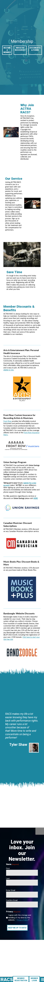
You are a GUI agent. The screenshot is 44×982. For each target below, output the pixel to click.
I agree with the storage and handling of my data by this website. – (19, 917)
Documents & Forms (35, 49)
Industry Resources (20, 49)
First (8, 868)
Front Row (7, 421)
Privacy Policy (22, 920)
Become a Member (7, 50)
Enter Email (10, 890)
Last (8, 878)
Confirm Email (11, 900)
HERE (35, 498)
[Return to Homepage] (6, 979)
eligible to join (8, 370)
